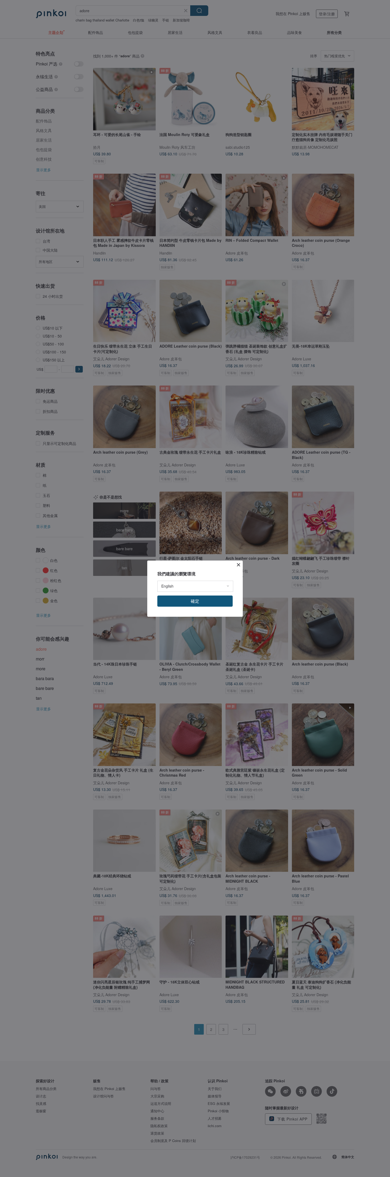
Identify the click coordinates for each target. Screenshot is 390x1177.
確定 (195, 601)
